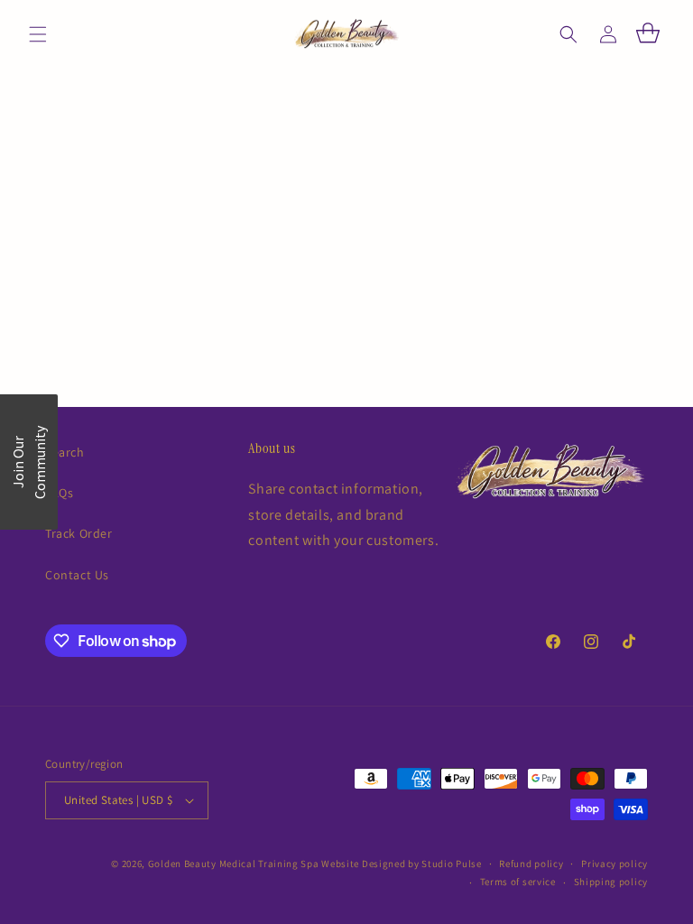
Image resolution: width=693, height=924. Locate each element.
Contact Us (77, 575)
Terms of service (518, 881)
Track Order (79, 533)
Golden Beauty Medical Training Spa (235, 863)
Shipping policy (611, 881)
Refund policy (531, 863)
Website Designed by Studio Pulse (401, 863)
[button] (38, 34)
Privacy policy (614, 863)
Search (65, 452)
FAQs (59, 493)
